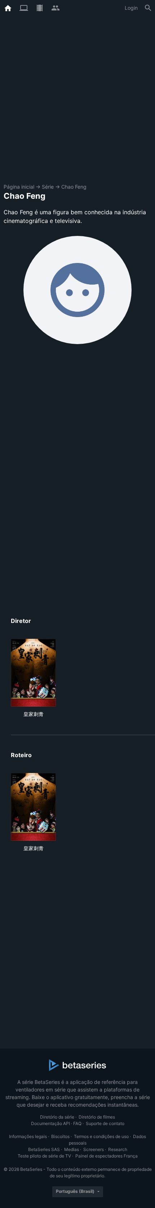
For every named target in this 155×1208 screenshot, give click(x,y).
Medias (71, 1149)
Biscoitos (60, 1136)
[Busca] (148, 8)
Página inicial (19, 187)
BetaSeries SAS (44, 1149)
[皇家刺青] (33, 673)
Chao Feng (74, 187)
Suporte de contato (105, 1123)
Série (48, 187)
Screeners (93, 1149)
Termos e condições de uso (101, 1136)
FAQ (77, 1123)
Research (117, 1149)
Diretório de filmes (97, 1117)
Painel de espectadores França (106, 1156)
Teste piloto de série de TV (44, 1156)
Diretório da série (57, 1117)
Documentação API (50, 1123)
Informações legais (28, 1136)
